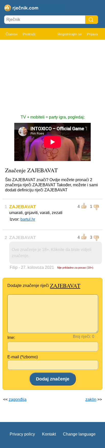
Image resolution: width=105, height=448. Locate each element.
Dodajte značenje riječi (43, 285)
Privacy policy (22, 434)
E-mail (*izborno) (22, 357)
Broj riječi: (82, 336)
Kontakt (49, 434)
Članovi (12, 34)
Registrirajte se (70, 34)
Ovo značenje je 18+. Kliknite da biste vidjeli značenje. (51, 252)
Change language (79, 434)
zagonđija (18, 399)
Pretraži (29, 34)
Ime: (11, 337)
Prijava (92, 34)
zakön (90, 399)
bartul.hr (27, 219)
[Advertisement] (52, 75)
